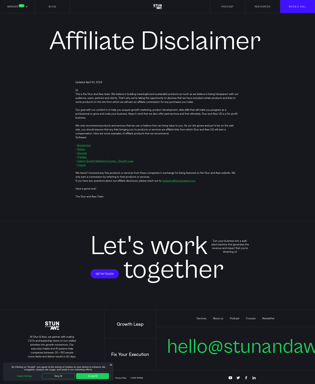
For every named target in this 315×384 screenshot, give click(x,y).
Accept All (92, 376)
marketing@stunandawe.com (179, 180)
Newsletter (268, 318)
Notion (81, 149)
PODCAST (227, 6)
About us (218, 318)
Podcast (234, 318)
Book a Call (297, 6)
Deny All (58, 376)
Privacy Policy (120, 378)
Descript (82, 153)
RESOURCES (263, 6)
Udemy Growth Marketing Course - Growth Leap (105, 161)
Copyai (81, 165)
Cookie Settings (137, 378)
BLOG (52, 6)
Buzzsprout (84, 145)
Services (15, 6)
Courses (251, 318)
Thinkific (82, 157)
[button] (17, 6)
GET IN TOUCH (105, 273)
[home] (157, 6)
